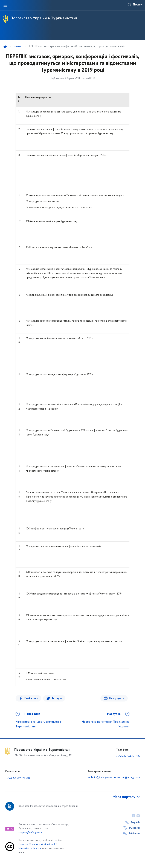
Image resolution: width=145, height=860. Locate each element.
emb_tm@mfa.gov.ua (100, 777)
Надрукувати (116, 698)
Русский (134, 828)
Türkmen (134, 833)
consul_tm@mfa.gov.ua (126, 777)
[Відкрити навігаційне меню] (5, 5)
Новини (17, 46)
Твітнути (57, 698)
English (135, 822)
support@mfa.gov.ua (30, 832)
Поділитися (31, 698)
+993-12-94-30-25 (128, 756)
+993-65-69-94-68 (17, 778)
